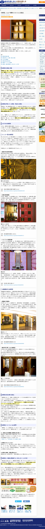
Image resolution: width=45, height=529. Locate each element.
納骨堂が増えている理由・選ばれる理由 (8, 57)
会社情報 (34, 5)
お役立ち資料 (27, 5)
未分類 (40, 39)
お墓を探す (19, 5)
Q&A (2, 16)
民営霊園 (41, 69)
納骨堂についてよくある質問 (7, 62)
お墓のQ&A (12, 5)
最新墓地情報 (4, 5)
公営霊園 (41, 33)
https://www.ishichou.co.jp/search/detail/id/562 (14, 386)
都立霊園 (41, 61)
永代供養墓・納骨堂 (8, 16)
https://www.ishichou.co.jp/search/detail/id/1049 (14, 190)
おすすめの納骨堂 (5, 59)
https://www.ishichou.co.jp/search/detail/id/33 (13, 285)
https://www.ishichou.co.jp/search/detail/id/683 (14, 343)
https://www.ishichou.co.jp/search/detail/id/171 (14, 235)
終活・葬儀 (41, 36)
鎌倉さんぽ (41, 44)
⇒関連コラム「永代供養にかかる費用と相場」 (11, 439)
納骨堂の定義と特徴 (5, 56)
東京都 (41, 59)
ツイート (19, 501)
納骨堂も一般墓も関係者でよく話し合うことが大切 (10, 64)
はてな (26, 501)
